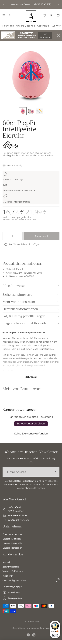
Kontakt (7, 562)
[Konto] (51, 15)
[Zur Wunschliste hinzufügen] (44, 15)
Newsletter (14, 592)
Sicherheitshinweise (17, 294)
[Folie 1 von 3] (22, 111)
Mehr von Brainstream (19, 302)
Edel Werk (34, 621)
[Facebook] (28, 635)
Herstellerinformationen (20, 309)
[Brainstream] (10, 145)
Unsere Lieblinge (25, 25)
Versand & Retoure (13, 571)
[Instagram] (34, 635)
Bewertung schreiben (31, 423)
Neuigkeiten (15, 598)
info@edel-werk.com (19, 519)
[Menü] (3, 15)
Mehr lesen (31, 376)
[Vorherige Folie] (3, 4)
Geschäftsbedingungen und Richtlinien (31, 628)
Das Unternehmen (13, 534)
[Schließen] (58, 35)
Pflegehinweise (13, 286)
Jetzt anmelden (45, 35)
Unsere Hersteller (12, 547)
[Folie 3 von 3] (39, 111)
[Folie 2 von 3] (31, 111)
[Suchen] (10, 15)
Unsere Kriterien (12, 538)
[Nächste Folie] (58, 4)
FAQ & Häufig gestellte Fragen (24, 316)
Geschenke (43, 25)
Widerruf (8, 575)
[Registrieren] (54, 471)
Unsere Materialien (13, 543)
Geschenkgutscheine (14, 580)
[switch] (55, 635)
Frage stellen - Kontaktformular (25, 323)
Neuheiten (8, 25)
